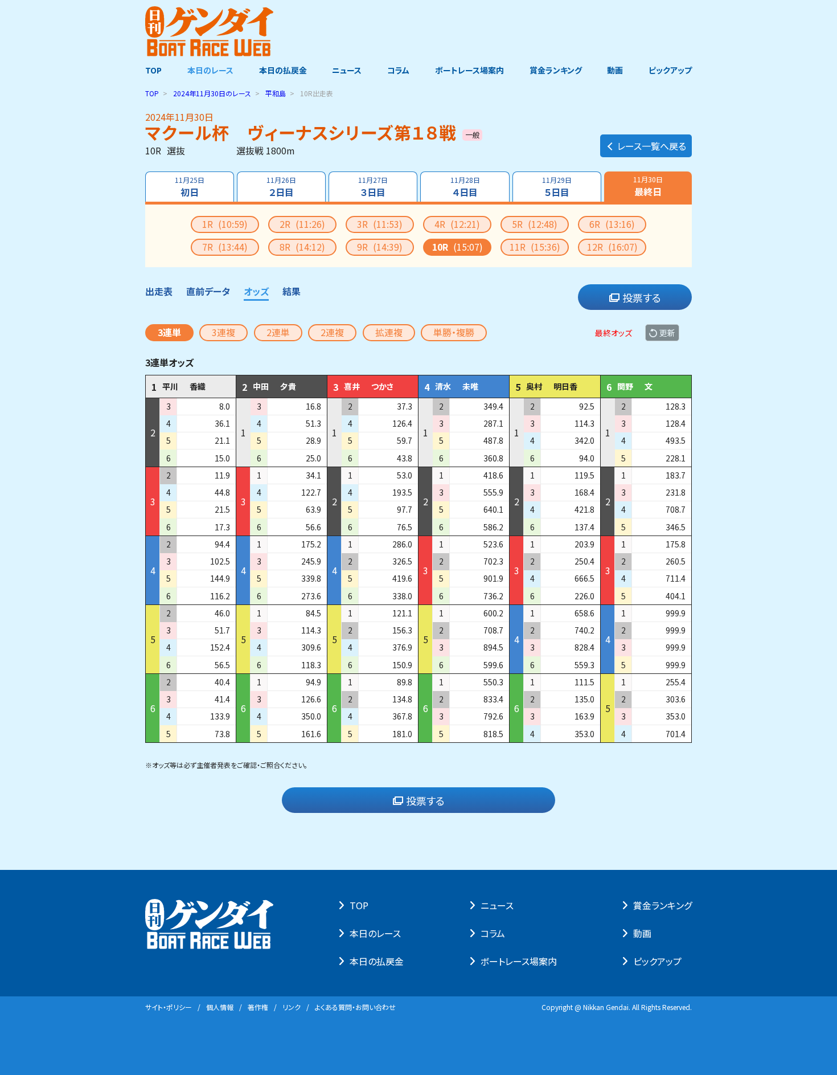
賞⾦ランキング (662, 905)
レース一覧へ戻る (651, 146)
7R (225, 247)
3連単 (169, 332)
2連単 (278, 332)
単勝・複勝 (453, 332)
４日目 (465, 187)
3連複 (223, 332)
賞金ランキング (556, 70)
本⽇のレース (375, 933)
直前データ (208, 291)
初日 (189, 187)
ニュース (347, 70)
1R (225, 224)
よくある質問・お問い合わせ (355, 1007)
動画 (615, 70)
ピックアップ (670, 70)
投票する (641, 297)
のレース (212, 93)
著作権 (258, 1007)
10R (457, 247)
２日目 (281, 187)
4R (457, 224)
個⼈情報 (219, 1007)
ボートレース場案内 (469, 70)
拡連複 (389, 332)
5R (534, 224)
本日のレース (210, 70)
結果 (291, 291)
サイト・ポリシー (168, 1007)
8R (302, 247)
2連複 (332, 332)
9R (380, 247)
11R (535, 247)
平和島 (275, 93)
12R (612, 247)
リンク (291, 1007)
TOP (153, 70)
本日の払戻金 (283, 70)
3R (380, 224)
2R (302, 224)
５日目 (557, 187)
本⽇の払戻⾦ (377, 961)
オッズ (256, 291)
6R (612, 224)
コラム (398, 70)
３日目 (373, 187)
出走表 (159, 291)
